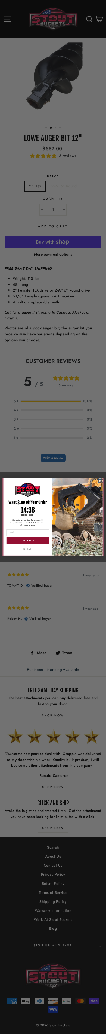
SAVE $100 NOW (27, 540)
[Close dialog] (100, 481)
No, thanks (27, 549)
